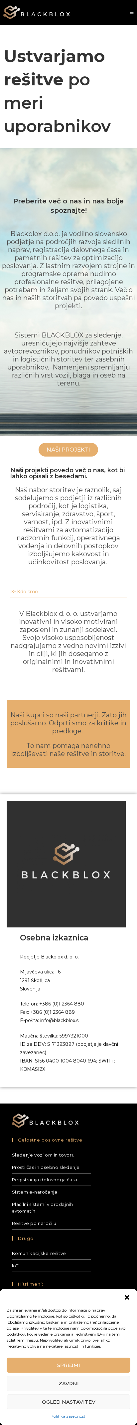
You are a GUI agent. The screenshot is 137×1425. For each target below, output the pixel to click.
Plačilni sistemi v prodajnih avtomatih (42, 1208)
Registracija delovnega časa (44, 1179)
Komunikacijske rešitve (39, 1253)
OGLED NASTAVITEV (68, 1402)
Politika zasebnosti (68, 1416)
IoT (15, 1265)
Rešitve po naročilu (34, 1223)
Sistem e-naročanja (35, 1192)
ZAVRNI (69, 1383)
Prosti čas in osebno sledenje (46, 1167)
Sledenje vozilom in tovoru (43, 1155)
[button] (127, 1297)
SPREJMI (68, 1365)
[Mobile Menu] (132, 12)
